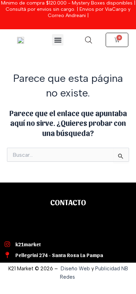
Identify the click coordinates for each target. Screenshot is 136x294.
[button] (57, 40)
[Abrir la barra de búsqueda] (88, 40)
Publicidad (107, 268)
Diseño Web (75, 268)
